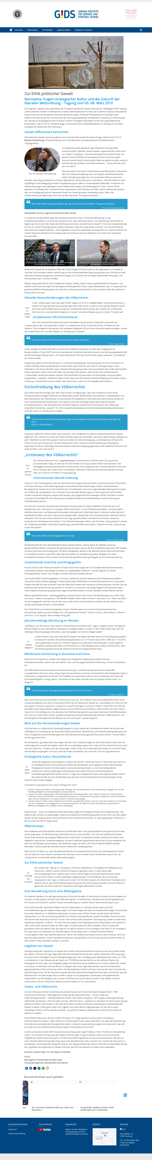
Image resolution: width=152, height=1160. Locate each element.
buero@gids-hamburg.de (127, 1143)
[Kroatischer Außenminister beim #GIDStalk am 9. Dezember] (94, 1082)
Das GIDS (18, 30)
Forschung (32, 30)
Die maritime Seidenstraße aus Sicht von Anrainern (45, 1108)
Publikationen (63, 30)
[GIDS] (11, 30)
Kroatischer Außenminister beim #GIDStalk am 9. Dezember (89, 1108)
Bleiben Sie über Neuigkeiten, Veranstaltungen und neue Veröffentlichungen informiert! (76, 1131)
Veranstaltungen (83, 30)
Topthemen (47, 30)
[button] (26, 1068)
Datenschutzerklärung (16, 1133)
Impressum (12, 1129)
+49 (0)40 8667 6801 (131, 1140)
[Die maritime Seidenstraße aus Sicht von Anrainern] (46, 1082)
